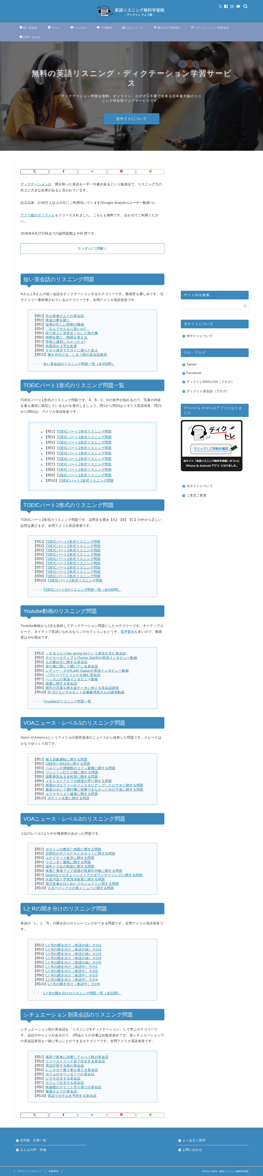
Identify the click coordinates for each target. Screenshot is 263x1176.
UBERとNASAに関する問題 (68, 763)
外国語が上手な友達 (61, 346)
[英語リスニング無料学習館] (131, 17)
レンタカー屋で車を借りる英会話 (72, 1070)
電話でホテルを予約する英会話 (72, 1095)
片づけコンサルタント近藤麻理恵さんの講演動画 (86, 692)
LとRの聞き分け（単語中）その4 (72, 979)
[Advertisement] (211, 218)
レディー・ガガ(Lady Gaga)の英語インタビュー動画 (87, 670)
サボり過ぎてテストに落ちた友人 (72, 350)
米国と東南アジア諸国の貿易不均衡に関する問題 (84, 871)
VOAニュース (135, 27)
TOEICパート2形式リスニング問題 (73, 541)
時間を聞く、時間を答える (67, 337)
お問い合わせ (31, 37)
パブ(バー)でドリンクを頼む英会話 (73, 675)
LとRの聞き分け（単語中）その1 (72, 966)
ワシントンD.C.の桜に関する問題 (72, 772)
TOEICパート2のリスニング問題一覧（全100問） (82, 589)
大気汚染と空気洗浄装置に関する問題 (75, 879)
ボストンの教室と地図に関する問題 (74, 849)
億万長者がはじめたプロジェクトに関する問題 (82, 883)
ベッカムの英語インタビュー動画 (72, 679)
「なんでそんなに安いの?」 (68, 329)
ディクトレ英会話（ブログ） (208, 391)
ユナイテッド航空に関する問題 (70, 858)
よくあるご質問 (193, 1140)
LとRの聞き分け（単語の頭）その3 (73, 954)
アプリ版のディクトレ (38, 215)
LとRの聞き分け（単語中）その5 (74, 984)
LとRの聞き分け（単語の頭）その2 (73, 949)
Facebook (194, 373)
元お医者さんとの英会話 (65, 316)
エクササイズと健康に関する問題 (72, 794)
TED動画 (106, 27)
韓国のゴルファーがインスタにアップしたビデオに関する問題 (94, 785)
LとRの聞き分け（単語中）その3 (72, 975)
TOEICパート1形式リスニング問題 (84, 431)
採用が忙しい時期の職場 (65, 324)
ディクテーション (34, 184)
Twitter (192, 364)
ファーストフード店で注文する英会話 (75, 1061)
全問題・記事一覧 (33, 1140)
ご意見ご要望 (196, 495)
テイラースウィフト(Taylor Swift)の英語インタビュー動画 (91, 657)
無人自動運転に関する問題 (67, 759)
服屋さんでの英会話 (61, 1091)
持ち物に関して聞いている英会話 (72, 666)
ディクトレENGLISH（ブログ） (210, 381)
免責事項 (54, 1171)
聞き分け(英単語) (169, 27)
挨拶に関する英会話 (61, 683)
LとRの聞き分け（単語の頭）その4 (73, 958)
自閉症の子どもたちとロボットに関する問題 (80, 853)
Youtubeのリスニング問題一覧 (67, 701)
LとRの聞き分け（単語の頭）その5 (73, 962)
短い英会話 (30, 27)
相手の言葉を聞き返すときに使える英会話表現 (82, 688)
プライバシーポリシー (30, 1171)
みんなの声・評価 (33, 1149)
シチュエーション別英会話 (212, 27)
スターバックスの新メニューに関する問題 (81, 888)
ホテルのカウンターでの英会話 (70, 1074)
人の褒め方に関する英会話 (67, 662)
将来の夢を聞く (58, 320)
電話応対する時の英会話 (65, 1065)
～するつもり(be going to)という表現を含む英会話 (86, 653)
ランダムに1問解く (92, 248)
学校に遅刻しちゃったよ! (65, 341)
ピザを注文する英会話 (63, 1078)
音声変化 (127, 631)
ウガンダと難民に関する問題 (68, 862)
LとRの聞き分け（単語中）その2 (72, 971)
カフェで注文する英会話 (65, 1083)
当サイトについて (131, 119)
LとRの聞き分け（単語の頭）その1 (73, 945)
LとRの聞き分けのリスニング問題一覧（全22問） (82, 993)
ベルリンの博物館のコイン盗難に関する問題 (80, 768)
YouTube (80, 27)
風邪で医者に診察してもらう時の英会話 (77, 1057)
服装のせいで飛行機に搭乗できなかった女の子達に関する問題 (94, 789)
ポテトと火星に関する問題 (69, 798)
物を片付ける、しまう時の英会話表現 (77, 354)
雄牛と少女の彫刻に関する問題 (70, 866)
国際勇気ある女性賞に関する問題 (72, 776)
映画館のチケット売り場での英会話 (74, 1087)
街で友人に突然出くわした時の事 (72, 333)
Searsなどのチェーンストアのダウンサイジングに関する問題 (94, 875)
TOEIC (56, 27)
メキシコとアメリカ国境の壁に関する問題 (79, 781)
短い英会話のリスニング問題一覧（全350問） (79, 364)
